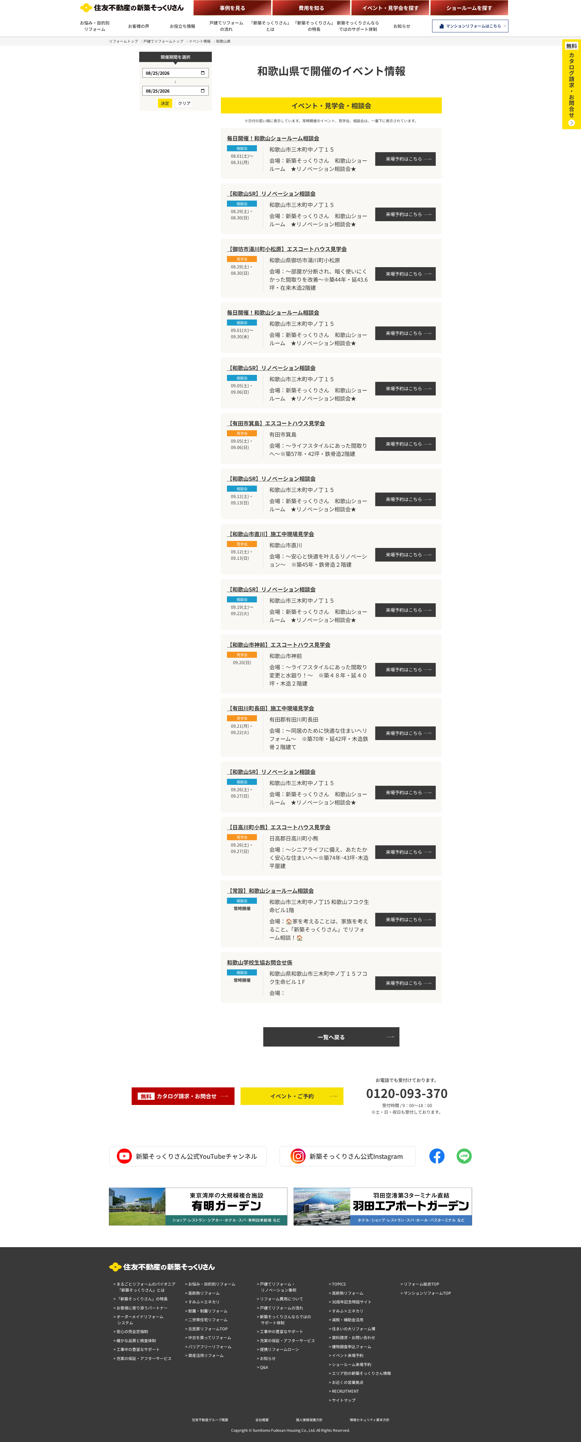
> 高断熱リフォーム (202, 1293)
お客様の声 (138, 26)
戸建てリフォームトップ (163, 41)
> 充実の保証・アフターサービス (142, 1358)
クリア (184, 103)
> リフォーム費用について (280, 1299)
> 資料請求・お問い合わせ (352, 1337)
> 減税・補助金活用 (346, 1319)
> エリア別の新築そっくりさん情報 (360, 1373)
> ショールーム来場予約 (350, 1364)
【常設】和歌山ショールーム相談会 (270, 890)
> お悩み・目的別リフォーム (210, 1284)
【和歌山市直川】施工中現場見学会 (270, 534)
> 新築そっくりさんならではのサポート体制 (284, 1320)
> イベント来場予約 (346, 1355)
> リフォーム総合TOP (420, 1284)
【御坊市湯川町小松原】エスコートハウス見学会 (287, 249)
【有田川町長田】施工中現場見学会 (270, 708)
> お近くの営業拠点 (346, 1382)
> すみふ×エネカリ (202, 1302)
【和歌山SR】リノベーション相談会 (271, 193)
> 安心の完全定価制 (130, 1331)
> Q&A (262, 1367)
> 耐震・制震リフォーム (206, 1311)
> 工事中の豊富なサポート (136, 1349)
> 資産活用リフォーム (204, 1355)
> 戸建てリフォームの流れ (280, 1308)
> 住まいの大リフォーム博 (352, 1329)
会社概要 (262, 1419)
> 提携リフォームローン (278, 1349)
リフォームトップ (123, 41)
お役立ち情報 (182, 26)
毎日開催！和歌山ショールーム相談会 (273, 138)
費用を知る (311, 7)
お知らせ (401, 26)
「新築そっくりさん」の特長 (314, 26)
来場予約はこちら (404, 159)
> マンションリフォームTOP (426, 1293)
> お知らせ (266, 1358)
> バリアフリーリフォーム (208, 1346)
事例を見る (232, 7)
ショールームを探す (469, 7)
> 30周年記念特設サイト (350, 1302)
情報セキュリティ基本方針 (369, 1419)
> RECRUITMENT (344, 1391)
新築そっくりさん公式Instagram (356, 1156)
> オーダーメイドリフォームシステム (138, 1320)
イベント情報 (200, 41)
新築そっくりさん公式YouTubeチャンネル (196, 1156)
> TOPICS (337, 1284)
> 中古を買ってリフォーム (208, 1337)
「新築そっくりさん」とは (270, 26)
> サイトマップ (342, 1400)
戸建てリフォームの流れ (226, 26)
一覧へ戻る (331, 1037)
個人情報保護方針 (309, 1419)
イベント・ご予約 (292, 1096)
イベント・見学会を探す (390, 7)
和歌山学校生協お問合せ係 (259, 962)
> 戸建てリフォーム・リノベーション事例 (276, 1287)
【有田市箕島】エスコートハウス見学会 (276, 423)
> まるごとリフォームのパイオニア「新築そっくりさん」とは (144, 1287)
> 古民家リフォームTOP (206, 1329)
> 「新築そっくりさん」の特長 (140, 1299)
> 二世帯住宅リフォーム (206, 1319)
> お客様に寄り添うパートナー (140, 1308)
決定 (165, 103)
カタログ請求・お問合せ (179, 1096)
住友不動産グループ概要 (210, 1419)
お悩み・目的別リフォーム (95, 26)
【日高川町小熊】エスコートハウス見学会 (278, 827)
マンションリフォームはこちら (473, 26)
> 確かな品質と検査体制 (134, 1340)
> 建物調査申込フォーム (350, 1346)
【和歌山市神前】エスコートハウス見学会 (278, 644)
